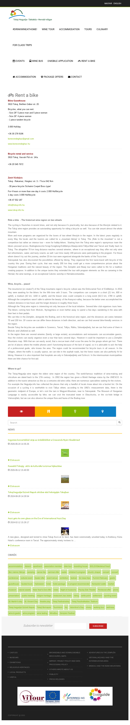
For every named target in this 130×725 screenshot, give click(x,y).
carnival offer (53, 572)
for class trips (84, 578)
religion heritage (44, 595)
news (56, 589)
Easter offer (40, 578)
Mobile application (61, 61)
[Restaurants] (48, 411)
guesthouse (14, 583)
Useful (13, 677)
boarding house (81, 566)
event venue (52, 578)
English (117, 3)
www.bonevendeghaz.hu (19, 144)
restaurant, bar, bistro (62, 595)
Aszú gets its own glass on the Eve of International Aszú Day (37, 518)
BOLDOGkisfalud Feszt (100, 566)
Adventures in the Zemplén (102, 653)
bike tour (68, 566)
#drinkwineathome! (25, 29)
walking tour (99, 607)
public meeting (28, 595)
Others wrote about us (61, 669)
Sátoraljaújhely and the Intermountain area (101, 659)
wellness (110, 607)
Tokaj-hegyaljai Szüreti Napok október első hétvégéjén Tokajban (38, 492)
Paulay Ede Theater (87, 589)
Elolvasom (15, 460)
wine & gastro (14, 613)
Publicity (53, 674)
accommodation (16, 566)
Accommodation (69, 29)
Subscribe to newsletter (37, 625)
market (111, 583)
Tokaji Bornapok (44, 607)
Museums (14, 657)
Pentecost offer (104, 589)
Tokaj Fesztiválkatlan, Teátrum (85, 601)
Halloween (39, 583)
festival (74, 578)
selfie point (86, 595)
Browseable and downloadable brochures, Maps (64, 654)
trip (66, 607)
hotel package (59, 583)
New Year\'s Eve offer (42, 589)
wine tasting (42, 613)
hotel (48, 583)
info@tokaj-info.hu (16, 205)
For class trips (22, 45)
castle (64, 572)
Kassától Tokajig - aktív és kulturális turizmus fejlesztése (35, 466)
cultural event (26, 578)
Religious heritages (19, 667)
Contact (76, 76)
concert (106, 572)
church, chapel (94, 572)
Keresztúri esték (99, 583)
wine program (29, 613)
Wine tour (48, 29)
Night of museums (68, 589)
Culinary (102, 29)
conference (13, 578)
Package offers (53, 76)
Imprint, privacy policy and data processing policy (64, 662)
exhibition (64, 578)
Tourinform (57, 607)
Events (20, 61)
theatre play (45, 601)
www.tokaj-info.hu (16, 210)
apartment (37, 566)
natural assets (25, 589)
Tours (88, 29)
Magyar (108, 3)
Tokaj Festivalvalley (61, 601)
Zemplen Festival (67, 613)
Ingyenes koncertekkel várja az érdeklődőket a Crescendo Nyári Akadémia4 (44, 440)
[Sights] (21, 411)
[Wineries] (75, 411)
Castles (13, 653)
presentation (14, 595)
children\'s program (77, 572)
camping (31, 572)
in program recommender (79, 583)
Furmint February (100, 578)
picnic (115, 589)
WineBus (54, 613)
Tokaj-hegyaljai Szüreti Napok (22, 607)
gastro (112, 578)
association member (53, 566)
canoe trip (41, 572)
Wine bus (37, 61)
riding (76, 595)
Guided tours (26, 583)
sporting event (110, 595)
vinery (88, 607)
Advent (28, 566)
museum (12, 589)
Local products (18, 672)
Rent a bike (88, 61)
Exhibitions (15, 662)
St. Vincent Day (31, 601)
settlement (97, 595)
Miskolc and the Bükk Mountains (104, 666)
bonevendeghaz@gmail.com (21, 139)
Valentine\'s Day (77, 607)
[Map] (102, 411)
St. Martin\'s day (15, 601)
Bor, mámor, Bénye (17, 572)
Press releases (56, 679)
